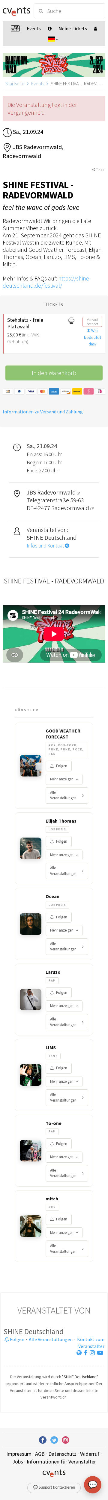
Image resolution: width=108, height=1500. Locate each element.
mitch (52, 1199)
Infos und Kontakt (46, 545)
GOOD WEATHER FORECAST (63, 734)
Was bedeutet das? (92, 337)
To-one (54, 1123)
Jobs (17, 1461)
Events (37, 84)
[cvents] (15, 10)
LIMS (51, 1047)
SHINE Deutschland (34, 1331)
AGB (40, 1453)
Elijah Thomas (61, 821)
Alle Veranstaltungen (63, 795)
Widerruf (90, 1453)
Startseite (15, 84)
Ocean (52, 896)
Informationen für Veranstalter (61, 1461)
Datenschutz (62, 1453)
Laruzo (53, 972)
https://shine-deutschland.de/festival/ (47, 281)
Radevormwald (70, 508)
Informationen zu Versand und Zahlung (43, 412)
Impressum (19, 1453)
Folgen (61, 765)
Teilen (100, 169)
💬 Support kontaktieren (54, 1488)
